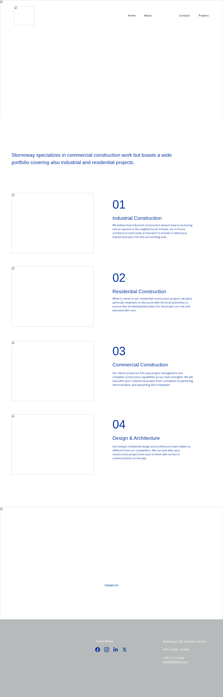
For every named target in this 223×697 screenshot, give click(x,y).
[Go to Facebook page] (99, 649)
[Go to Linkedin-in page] (117, 649)
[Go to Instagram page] (108, 649)
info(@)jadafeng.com (175, 662)
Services (165, 15)
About (148, 15)
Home (131, 15)
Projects (204, 15)
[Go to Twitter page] (124, 649)
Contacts (184, 15)
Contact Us (111, 585)
